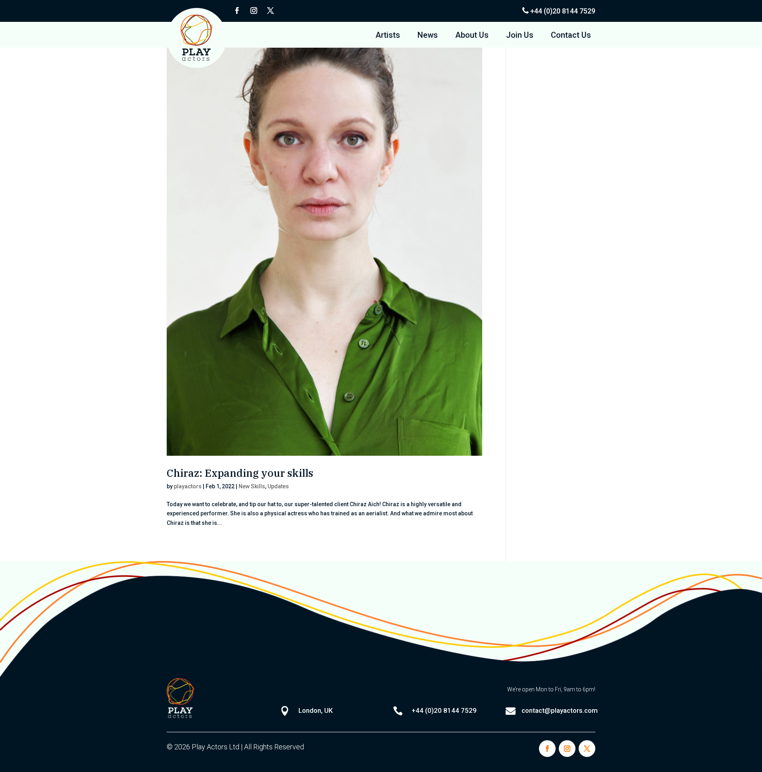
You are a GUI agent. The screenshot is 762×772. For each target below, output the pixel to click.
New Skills (252, 486)
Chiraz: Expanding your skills (240, 473)
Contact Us (571, 36)
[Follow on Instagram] (253, 10)
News (428, 36)
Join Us (519, 36)
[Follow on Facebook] (237, 10)
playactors (188, 486)
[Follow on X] (270, 10)
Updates (278, 486)
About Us (472, 36)
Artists (387, 36)
